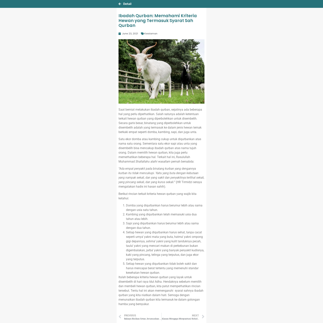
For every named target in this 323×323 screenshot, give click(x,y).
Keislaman (150, 33)
